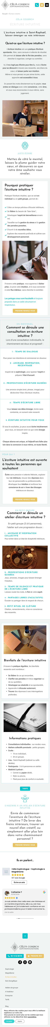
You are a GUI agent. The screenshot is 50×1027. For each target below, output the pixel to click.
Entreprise (8, 995)
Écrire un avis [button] (19, 882)
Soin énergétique (11, 981)
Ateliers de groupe (11, 988)
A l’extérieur (9, 992)
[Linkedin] (30, 962)
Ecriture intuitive (10, 977)
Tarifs (7, 999)
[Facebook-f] (20, 962)
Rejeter (20, 1021)
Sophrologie (9, 969)
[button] (47, 5)
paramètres (32, 1017)
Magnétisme (9, 973)
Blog (6, 1006)
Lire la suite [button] (9, 912)
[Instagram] (25, 962)
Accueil (4, 14)
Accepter (9, 1021)
